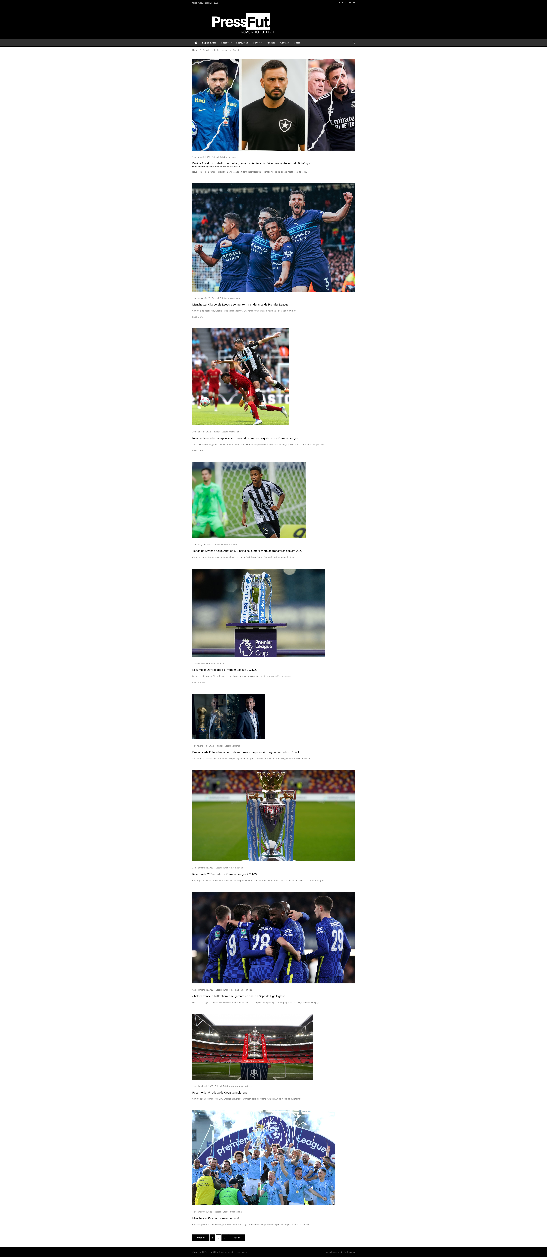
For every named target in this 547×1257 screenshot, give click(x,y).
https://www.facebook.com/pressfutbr (339, 3)
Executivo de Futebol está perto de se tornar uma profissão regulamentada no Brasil (245, 752)
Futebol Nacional (228, 157)
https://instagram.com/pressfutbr (346, 3)
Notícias (248, 989)
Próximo (236, 1237)
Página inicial (209, 42)
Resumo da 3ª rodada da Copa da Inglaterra (220, 1092)
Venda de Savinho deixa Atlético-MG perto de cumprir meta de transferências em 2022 (247, 551)
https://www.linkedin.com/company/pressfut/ (350, 3)
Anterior (201, 1237)
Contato (284, 42)
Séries (256, 42)
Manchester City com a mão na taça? (215, 1218)
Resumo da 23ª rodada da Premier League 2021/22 (224, 874)
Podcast (271, 42)
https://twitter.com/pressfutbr (343, 3)
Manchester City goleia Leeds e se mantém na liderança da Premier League (240, 304)
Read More (197, 316)
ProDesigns (349, 1252)
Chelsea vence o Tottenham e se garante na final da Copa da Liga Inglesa (238, 996)
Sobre (297, 42)
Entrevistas (242, 42)
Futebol (225, 42)
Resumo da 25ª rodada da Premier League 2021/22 (224, 670)
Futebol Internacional (230, 298)
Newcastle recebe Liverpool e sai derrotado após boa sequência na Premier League (245, 438)
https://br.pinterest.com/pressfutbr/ (354, 3)
